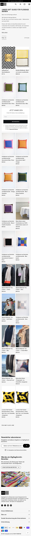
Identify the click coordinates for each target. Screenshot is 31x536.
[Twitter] (5, 506)
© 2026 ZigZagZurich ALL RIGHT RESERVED (11, 533)
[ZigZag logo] (3, 4)
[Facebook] (2, 506)
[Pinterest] (11, 506)
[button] (24, 4)
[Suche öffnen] (16, 4)
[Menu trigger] (29, 4)
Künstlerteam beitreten (9, 467)
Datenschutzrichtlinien (13, 129)
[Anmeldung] (20, 4)
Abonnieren (15, 121)
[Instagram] (8, 506)
